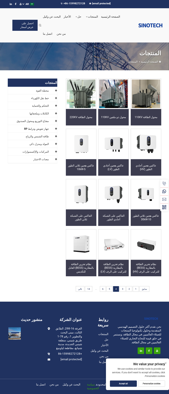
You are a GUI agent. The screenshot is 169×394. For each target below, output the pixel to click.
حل (79, 16)
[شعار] (145, 25)
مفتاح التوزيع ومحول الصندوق (33, 121)
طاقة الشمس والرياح (37, 136)
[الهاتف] (164, 184)
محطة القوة (42, 90)
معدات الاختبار (41, 159)
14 (88, 289)
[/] (151, 318)
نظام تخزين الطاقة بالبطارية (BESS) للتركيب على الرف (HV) (146, 268)
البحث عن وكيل (52, 16)
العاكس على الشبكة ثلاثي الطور (81, 217)
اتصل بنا (47, 33)
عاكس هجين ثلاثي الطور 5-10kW (81, 167)
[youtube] (20, 4)
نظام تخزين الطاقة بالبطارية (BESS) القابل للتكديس (81, 268)
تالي (80, 289)
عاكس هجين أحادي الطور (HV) (146, 167)
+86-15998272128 (75, 3)
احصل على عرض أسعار (27, 25)
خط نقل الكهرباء (40, 98)
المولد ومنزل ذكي (39, 144)
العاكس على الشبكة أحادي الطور (113, 217)
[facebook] (15, 4)
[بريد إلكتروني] (164, 199)
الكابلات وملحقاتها (39, 113)
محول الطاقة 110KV (146, 117)
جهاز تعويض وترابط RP (36, 128)
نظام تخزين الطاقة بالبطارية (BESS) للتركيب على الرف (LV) (113, 268)
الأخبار (67, 16)
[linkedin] (10, 4)
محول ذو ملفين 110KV (113, 117)
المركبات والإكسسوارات (35, 151)
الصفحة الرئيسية (110, 16)
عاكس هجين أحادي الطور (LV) (113, 167)
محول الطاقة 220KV (81, 117)
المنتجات (93, 16)
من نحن (61, 33)
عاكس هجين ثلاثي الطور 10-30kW (146, 217)
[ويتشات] (164, 207)
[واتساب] (164, 191)
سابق (144, 289)
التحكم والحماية (40, 105)
